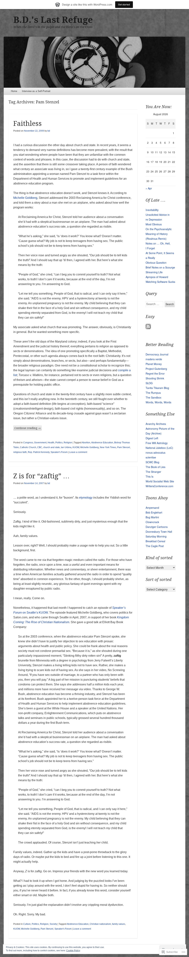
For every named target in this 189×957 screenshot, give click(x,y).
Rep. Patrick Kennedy (38, 452)
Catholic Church (28, 447)
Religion (68, 442)
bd (48, 131)
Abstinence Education (102, 442)
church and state (51, 447)
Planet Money (154, 364)
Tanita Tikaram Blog (157, 388)
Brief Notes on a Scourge (160, 267)
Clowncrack (152, 522)
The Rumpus (153, 392)
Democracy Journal (157, 354)
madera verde (154, 359)
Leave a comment (78, 452)
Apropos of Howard (157, 277)
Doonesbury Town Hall (159, 531)
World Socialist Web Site (160, 481)
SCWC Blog (152, 462)
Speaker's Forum (59, 452)
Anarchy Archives (156, 424)
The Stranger (153, 472)
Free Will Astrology (157, 443)
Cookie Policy (73, 950)
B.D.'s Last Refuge (53, 20)
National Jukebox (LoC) (159, 448)
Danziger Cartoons (157, 527)
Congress (28, 442)
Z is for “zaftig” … (41, 476)
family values (118, 924)
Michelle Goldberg (25, 197)
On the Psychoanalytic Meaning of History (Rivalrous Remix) (159, 233)
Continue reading (27, 428)
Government (40, 442)
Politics (59, 442)
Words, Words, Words (158, 402)
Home (14, 91)
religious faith (20, 452)
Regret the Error (155, 373)
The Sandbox (153, 397)
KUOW (76, 447)
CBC (39, 447)
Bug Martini (152, 517)
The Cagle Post (155, 546)
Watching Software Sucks (160, 282)
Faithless (27, 124)
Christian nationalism (100, 924)
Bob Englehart (154, 512)
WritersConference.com (159, 486)
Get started (124, 4)
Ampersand (152, 507)
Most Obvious (154, 224)
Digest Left (152, 438)
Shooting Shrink (155, 378)
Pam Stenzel (123, 447)
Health (51, 442)
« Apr (149, 188)
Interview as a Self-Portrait (36, 91)
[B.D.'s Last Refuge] (94, 62)
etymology (85, 497)
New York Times (108, 447)
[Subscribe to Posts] (148, 328)
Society (53, 924)
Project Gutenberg (156, 369)
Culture (27, 924)
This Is (149, 476)
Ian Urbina (66, 447)
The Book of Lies (155, 467)
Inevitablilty (152, 210)
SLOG (149, 383)
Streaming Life (154, 272)
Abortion (86, 442)
